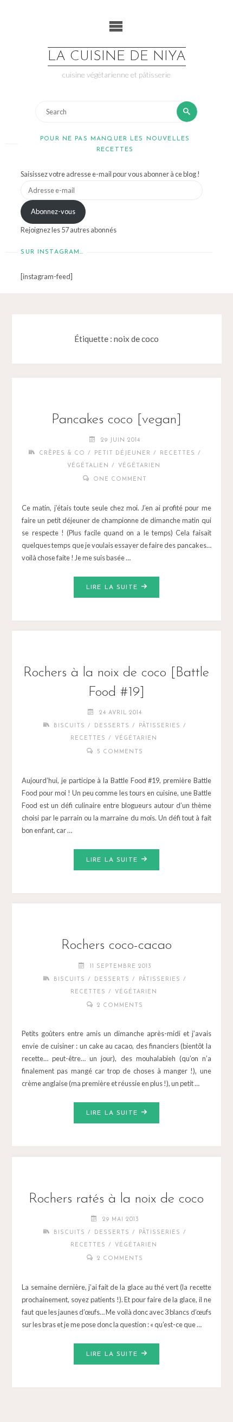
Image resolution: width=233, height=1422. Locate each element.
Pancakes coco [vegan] (116, 419)
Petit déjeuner (122, 453)
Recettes (177, 453)
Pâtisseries (159, 726)
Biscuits (69, 726)
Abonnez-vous (53, 211)
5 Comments (120, 752)
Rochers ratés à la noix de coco (116, 1199)
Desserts (112, 726)
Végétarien (139, 466)
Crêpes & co (62, 453)
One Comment (120, 479)
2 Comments (120, 1006)
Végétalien (88, 466)
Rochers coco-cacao (116, 945)
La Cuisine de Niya (117, 56)
